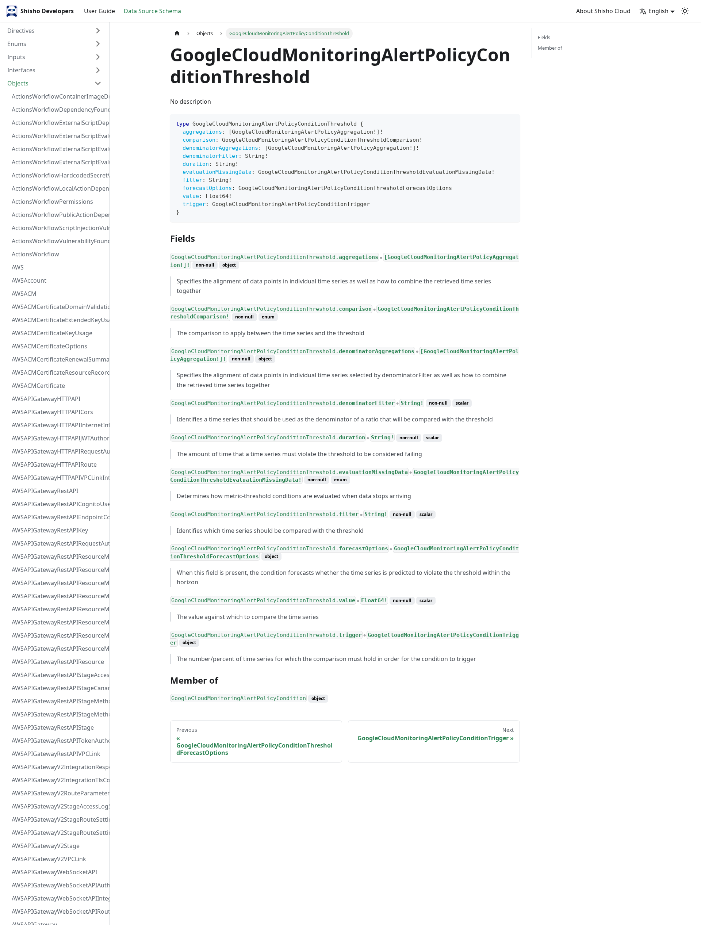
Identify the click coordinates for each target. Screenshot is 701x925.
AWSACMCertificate (38, 386)
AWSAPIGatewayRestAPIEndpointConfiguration (59, 517)
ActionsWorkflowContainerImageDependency (59, 96)
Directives (21, 31)
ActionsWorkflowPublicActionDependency (59, 215)
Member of (550, 48)
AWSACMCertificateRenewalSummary (59, 359)
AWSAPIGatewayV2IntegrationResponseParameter (59, 767)
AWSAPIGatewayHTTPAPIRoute (54, 464)
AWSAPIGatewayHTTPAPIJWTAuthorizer (59, 438)
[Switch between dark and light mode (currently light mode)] (685, 11)
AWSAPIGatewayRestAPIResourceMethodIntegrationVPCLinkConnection (59, 609)
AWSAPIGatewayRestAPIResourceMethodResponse (59, 635)
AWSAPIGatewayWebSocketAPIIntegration (59, 898)
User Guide (99, 11)
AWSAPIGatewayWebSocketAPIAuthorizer (59, 885)
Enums (16, 44)
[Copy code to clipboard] (511, 123)
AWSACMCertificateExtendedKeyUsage (59, 320)
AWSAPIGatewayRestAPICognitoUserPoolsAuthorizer (59, 504)
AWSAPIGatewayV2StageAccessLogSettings (59, 806)
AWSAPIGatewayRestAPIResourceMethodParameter (59, 622)
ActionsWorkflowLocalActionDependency (59, 188)
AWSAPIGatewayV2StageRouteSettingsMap (59, 819)
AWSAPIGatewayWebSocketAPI (54, 872)
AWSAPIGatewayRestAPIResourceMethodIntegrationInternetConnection (59, 557)
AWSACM (24, 294)
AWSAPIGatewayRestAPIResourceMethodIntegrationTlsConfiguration (59, 596)
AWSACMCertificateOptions (49, 346)
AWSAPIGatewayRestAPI (45, 491)
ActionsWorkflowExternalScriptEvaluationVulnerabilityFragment (59, 136)
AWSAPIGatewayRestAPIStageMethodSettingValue (59, 701)
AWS (18, 267)
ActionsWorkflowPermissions (52, 202)
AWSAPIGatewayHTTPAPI (46, 399)
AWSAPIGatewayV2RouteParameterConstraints (59, 793)
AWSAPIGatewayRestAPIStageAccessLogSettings (59, 675)
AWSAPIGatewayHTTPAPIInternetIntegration (59, 425)
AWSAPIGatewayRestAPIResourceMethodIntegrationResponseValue (59, 570)
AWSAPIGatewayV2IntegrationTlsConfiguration (59, 780)
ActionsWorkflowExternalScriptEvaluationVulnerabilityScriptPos (59, 149)
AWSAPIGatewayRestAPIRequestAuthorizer (59, 543)
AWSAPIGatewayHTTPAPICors (52, 412)
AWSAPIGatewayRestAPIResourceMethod (59, 649)
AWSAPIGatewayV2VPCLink (49, 859)
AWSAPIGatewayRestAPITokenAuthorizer (59, 741)
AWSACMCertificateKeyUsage (52, 333)
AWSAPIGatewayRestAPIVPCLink (56, 754)
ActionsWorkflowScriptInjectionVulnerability (59, 228)
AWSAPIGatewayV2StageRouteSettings (59, 833)
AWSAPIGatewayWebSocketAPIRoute (59, 911)
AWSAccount (29, 280)
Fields (544, 37)
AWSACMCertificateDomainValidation (59, 307)
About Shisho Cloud (603, 11)
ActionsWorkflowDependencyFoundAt (59, 110)
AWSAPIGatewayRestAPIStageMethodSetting (59, 714)
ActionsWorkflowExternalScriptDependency (59, 123)
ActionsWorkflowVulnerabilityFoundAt (59, 241)
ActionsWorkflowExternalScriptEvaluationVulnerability (59, 162)
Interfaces (21, 70)
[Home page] (177, 33)
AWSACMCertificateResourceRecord (59, 372)
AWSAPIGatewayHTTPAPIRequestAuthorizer (59, 451)
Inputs (16, 57)
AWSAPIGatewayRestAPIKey (50, 530)
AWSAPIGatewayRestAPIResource (58, 662)
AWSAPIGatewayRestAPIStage (53, 727)
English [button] (658, 11)
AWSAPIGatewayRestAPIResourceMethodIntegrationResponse (59, 583)
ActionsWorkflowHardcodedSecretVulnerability (59, 175)
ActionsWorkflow (35, 254)
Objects (17, 83)
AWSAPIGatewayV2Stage (46, 846)
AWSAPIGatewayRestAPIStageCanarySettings (59, 688)
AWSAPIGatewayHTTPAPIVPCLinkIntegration (59, 478)
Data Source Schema (152, 11)
